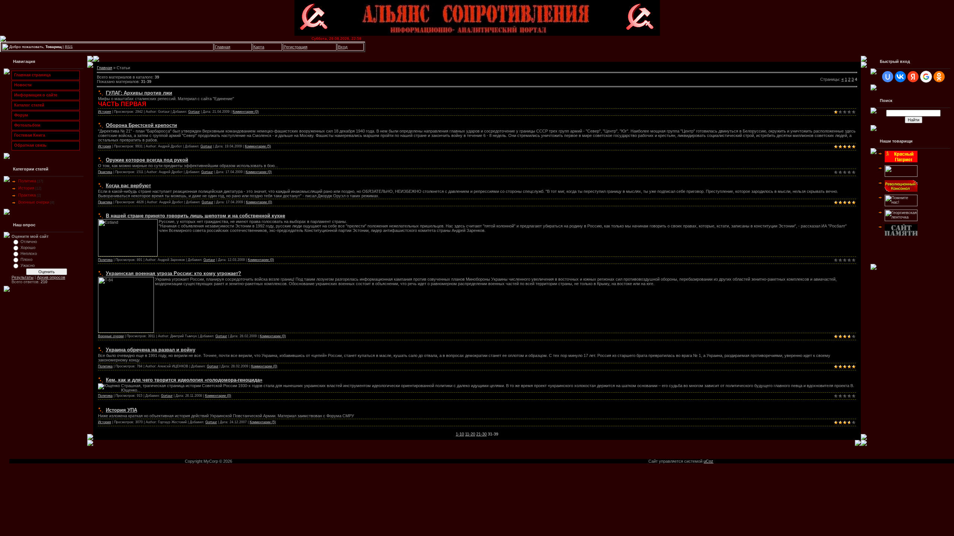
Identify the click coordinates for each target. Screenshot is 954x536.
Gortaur (194, 112)
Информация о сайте (34, 95)
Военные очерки (33, 202)
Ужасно (27, 265)
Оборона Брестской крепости (141, 125)
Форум (20, 115)
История (26, 188)
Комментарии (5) (258, 146)
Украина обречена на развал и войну (150, 349)
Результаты (23, 277)
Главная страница (31, 75)
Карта (258, 47)
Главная (222, 47)
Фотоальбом (26, 125)
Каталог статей (28, 105)
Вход (342, 47)
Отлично (28, 241)
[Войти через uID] (887, 76)
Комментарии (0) (246, 112)
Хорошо (27, 247)
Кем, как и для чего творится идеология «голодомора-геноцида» (184, 380)
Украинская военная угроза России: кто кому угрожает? (173, 273)
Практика (27, 195)
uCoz (708, 461)
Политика (27, 181)
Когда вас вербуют (128, 185)
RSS (69, 46)
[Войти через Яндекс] (913, 76)
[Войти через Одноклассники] (939, 76)
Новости (22, 85)
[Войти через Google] (926, 77)
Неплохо (28, 253)
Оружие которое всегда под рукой (147, 160)
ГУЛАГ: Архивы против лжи (139, 93)
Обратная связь (29, 145)
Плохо (26, 259)
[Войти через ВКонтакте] (900, 76)
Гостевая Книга (28, 135)
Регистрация (295, 47)
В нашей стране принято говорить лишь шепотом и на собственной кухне (195, 215)
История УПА (121, 410)
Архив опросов (51, 277)
